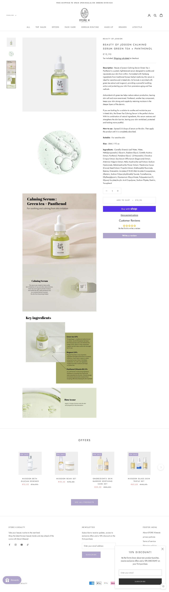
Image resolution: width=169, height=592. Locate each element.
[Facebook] (9, 544)
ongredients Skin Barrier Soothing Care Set (102, 481)
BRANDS (123, 27)
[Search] (155, 15)
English (10, 15)
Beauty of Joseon (113, 39)
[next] (161, 467)
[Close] (162, 549)
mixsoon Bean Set (66, 478)
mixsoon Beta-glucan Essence (30, 479)
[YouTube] (22, 544)
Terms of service (149, 541)
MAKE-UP (108, 27)
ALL (28, 27)
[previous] (8, 467)
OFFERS (55, 27)
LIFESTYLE (137, 27)
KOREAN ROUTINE (90, 27)
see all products (84, 502)
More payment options (129, 215)
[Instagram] (16, 544)
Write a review (129, 235)
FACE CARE (70, 27)
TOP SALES (41, 27)
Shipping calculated (121, 58)
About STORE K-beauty (151, 532)
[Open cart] (161, 15)
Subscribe (140, 581)
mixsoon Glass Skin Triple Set (139, 479)
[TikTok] (28, 544)
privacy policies (149, 537)
